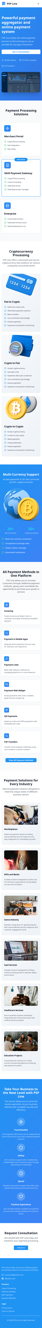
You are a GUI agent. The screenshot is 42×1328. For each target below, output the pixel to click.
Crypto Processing (9, 1288)
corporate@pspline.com (14, 1275)
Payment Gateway (9, 1291)
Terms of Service (8, 1311)
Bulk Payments (7, 1295)
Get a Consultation (21, 52)
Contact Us (21, 1248)
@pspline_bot (10, 1278)
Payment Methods (9, 1298)
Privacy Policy (7, 1308)
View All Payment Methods (21, 760)
